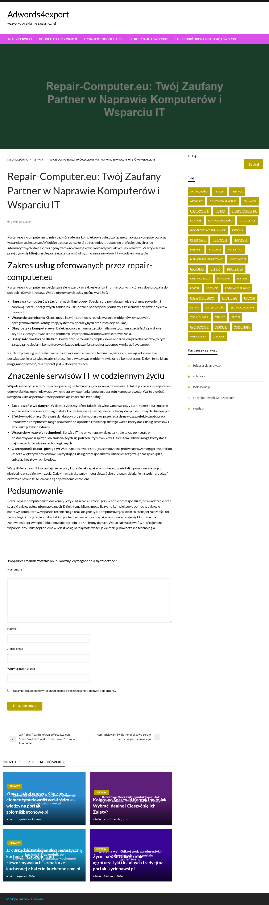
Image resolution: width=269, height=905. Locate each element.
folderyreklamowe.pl (207, 365)
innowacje (220, 239)
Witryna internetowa (21, 668)
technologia (199, 317)
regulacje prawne (237, 288)
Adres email (16, 648)
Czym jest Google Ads (102, 39)
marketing (235, 249)
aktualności (199, 191)
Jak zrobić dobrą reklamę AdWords (205, 39)
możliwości (238, 259)
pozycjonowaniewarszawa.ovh (214, 397)
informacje (198, 239)
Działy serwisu (19, 39)
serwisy (38, 159)
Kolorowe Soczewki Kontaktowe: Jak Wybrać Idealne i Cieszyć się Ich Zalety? (129, 806)
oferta (215, 268)
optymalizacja (200, 278)
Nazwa (12, 628)
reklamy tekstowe (202, 297)
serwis (194, 307)
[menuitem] (19, 39)
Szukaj (192, 156)
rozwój (249, 297)
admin (10, 819)
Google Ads (247, 220)
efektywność (199, 210)
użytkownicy (199, 326)
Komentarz (15, 569)
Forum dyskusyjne (244, 210)
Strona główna (17, 159)
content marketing (223, 201)
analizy (220, 191)
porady (242, 278)
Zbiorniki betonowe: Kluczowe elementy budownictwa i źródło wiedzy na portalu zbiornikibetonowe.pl (37, 802)
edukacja (250, 201)
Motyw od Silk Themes (25, 899)
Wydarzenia (198, 336)
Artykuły (196, 201)
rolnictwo (229, 297)
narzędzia (197, 268)
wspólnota (242, 326)
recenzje (212, 288)
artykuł (237, 191)
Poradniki (223, 278)
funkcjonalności (220, 220)
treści (236, 317)
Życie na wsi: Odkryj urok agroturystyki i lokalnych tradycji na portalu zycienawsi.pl (128, 862)
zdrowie (218, 336)
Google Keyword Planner (207, 230)
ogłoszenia (235, 268)
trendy (220, 317)
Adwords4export (38, 14)
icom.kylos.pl (202, 387)
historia (237, 230)
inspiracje (241, 239)
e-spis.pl (198, 408)
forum (220, 210)
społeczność (215, 307)
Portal (194, 288)
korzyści (215, 249)
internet (196, 249)
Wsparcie (221, 326)
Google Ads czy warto (58, 39)
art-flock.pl (200, 376)
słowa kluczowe (242, 307)
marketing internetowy (206, 259)
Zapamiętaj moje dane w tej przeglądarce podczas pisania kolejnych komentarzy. (64, 690)
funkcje (195, 220)
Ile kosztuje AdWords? (148, 39)
